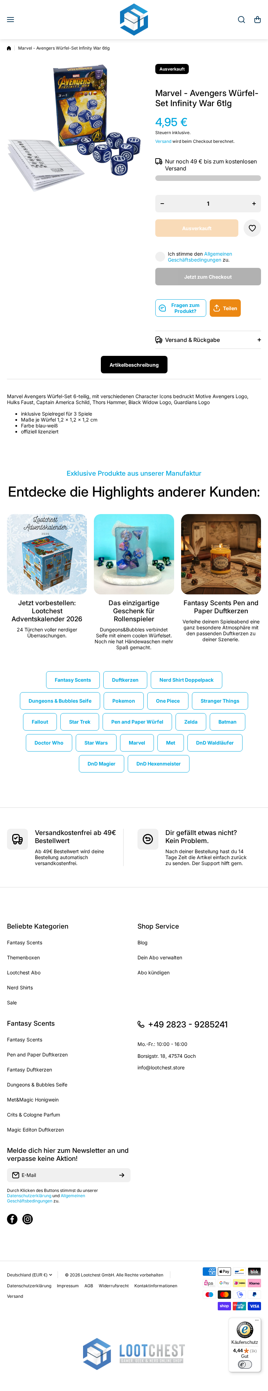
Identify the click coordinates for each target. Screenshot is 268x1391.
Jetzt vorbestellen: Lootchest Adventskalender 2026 (47, 611)
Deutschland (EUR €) (27, 1275)
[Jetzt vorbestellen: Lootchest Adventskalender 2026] (47, 554)
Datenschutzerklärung (29, 1195)
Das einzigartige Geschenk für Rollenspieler (134, 611)
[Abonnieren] (122, 1175)
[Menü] (257, 1322)
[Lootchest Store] (134, 19)
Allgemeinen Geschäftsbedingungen (200, 257)
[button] (257, 19)
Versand (163, 141)
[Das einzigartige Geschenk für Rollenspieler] (134, 554)
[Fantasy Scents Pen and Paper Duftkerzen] (221, 554)
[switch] (245, 1364)
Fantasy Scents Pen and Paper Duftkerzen (221, 607)
